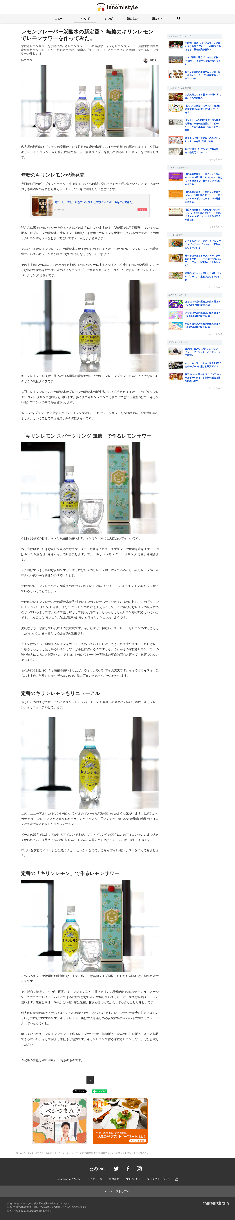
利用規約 (114, 1178)
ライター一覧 (95, 1178)
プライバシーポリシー (160, 1178)
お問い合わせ (133, 1178)
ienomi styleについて (69, 1178)
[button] (60, 18)
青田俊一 (154, 60)
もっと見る (214, 159)
